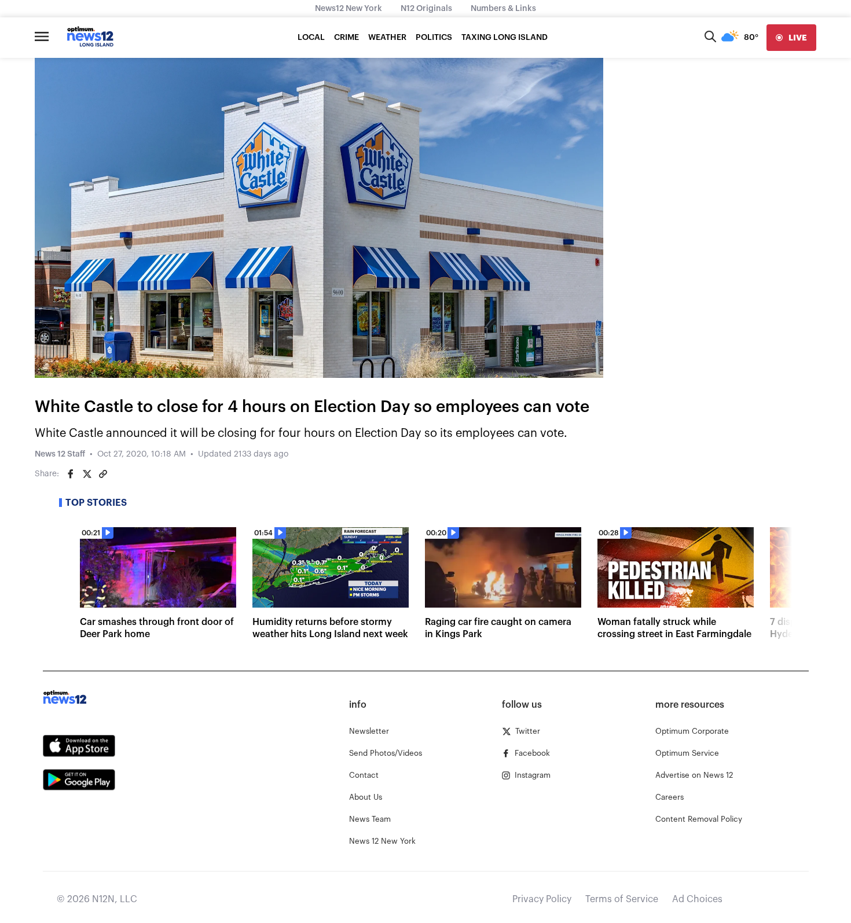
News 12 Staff (60, 454)
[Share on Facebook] (70, 474)
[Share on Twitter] (86, 474)
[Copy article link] (103, 474)
